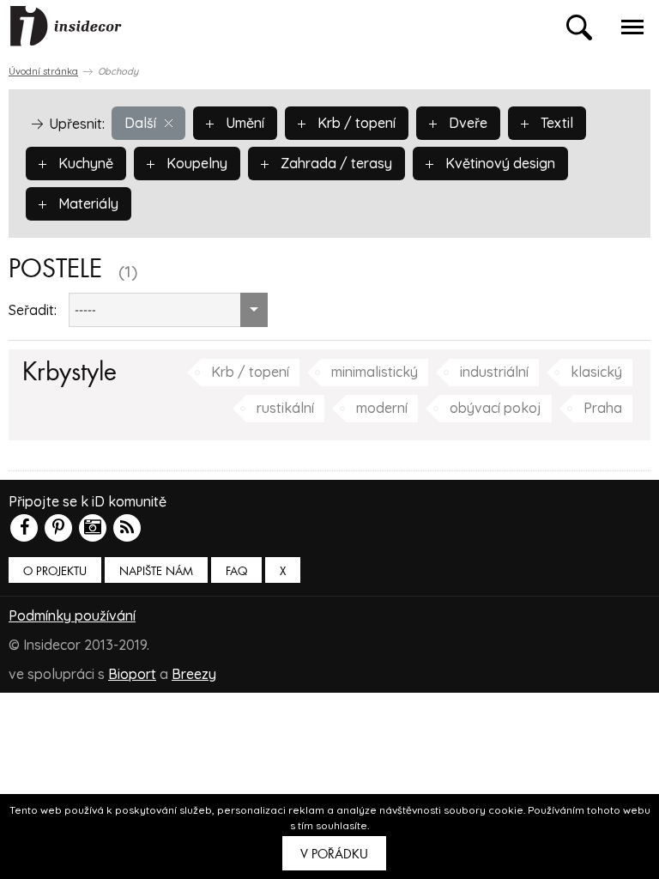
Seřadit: (33, 309)
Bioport (132, 673)
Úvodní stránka (43, 71)
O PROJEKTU (55, 571)
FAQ (236, 571)
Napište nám (156, 571)
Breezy (194, 673)
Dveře (466, 122)
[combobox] (168, 310)
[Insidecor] (66, 26)
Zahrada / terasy (334, 163)
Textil (555, 122)
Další (140, 122)
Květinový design (498, 163)
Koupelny (195, 163)
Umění (243, 122)
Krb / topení (355, 122)
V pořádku (334, 854)
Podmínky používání (72, 615)
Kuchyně (84, 163)
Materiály (86, 203)
